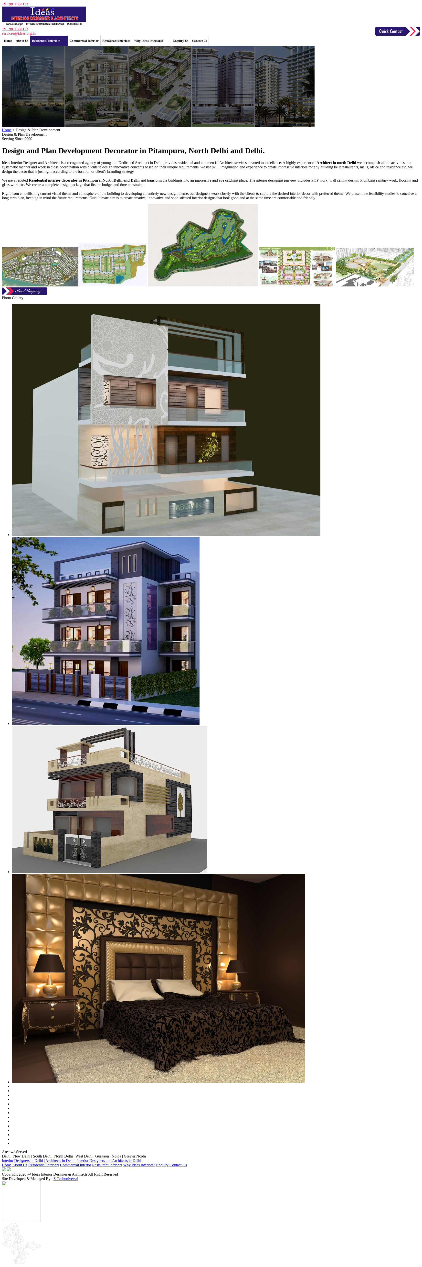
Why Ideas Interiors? (148, 41)
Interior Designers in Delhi (22, 1160)
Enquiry (162, 1165)
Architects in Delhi (59, 1160)
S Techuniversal (65, 1179)
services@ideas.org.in (19, 33)
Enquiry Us (180, 41)
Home (8, 41)
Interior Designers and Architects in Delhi (109, 1160)
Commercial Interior (84, 41)
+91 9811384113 (15, 4)
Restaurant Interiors (116, 41)
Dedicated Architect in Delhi (140, 163)
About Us (22, 41)
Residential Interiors (46, 41)
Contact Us (199, 41)
